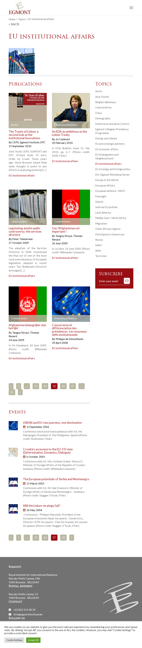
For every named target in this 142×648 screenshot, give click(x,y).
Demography (102, 118)
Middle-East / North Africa (110, 217)
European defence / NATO (110, 190)
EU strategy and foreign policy (112, 169)
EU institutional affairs (22, 175)
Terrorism (100, 255)
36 (63, 386)
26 (45, 537)
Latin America (103, 212)
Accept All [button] (33, 640)
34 (45, 386)
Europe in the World (106, 179)
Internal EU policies (106, 207)
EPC (42, 142)
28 (63, 537)
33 (35, 386)
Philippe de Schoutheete (69, 338)
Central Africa (103, 107)
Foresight (100, 196)
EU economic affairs (106, 149)
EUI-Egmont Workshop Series (112, 174)
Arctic (98, 91)
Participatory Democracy (110, 234)
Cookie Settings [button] (14, 640)
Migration (101, 223)
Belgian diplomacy (105, 102)
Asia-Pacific (102, 96)
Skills (98, 250)
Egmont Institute (30, 142)
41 (12, 392)
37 (72, 386)
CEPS (15, 142)
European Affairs (105, 185)
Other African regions (108, 228)
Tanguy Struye (64, 235)
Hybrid (99, 201)
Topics (21, 19)
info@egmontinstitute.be (28, 614)
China (98, 112)
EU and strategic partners (110, 143)
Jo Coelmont (63, 139)
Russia (99, 239)
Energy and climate (106, 138)
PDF (14, 125)
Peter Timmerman (22, 239)
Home (12, 19)
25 (35, 537)
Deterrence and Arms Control (112, 123)
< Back (14, 24)
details (35, 125)
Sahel (98, 245)
